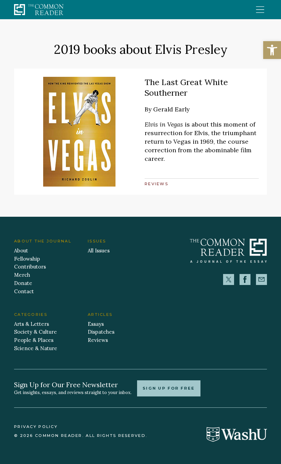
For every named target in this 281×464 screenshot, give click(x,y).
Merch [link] (22, 275)
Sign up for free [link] (169, 388)
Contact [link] (24, 291)
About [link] (21, 250)
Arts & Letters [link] (31, 324)
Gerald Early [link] (171, 109)
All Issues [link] (99, 250)
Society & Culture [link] (35, 332)
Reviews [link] (156, 183)
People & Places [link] (33, 340)
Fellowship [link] (27, 258)
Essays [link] (96, 324)
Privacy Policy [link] (36, 426)
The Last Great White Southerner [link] (186, 87)
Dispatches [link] (101, 332)
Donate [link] (23, 283)
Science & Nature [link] (35, 348)
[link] (272, 50)
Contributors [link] (30, 266)
